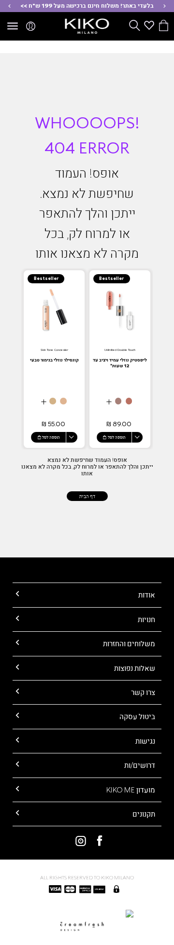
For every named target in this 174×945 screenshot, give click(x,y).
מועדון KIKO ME (130, 789)
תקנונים (143, 813)
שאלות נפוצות (134, 668)
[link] (119, 359)
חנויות (146, 619)
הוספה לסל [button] (117, 437)
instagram (77, 840)
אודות (146, 594)
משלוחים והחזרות (129, 643)
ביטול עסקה (137, 716)
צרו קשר (143, 692)
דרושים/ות (139, 765)
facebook (96, 840)
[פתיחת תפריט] (12, 26)
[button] (164, 6)
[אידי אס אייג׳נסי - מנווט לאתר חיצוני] (87, 913)
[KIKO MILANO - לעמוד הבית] (87, 24)
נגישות (145, 741)
